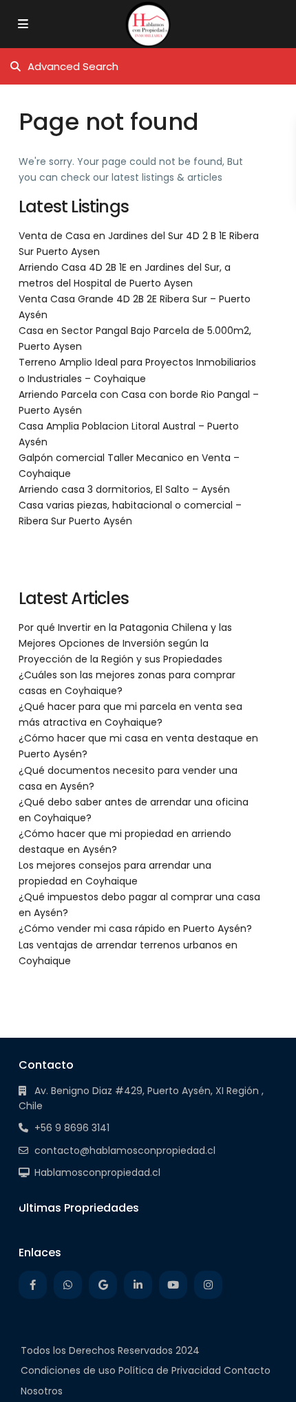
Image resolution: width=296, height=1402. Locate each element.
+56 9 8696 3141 (71, 1128)
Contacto (247, 1370)
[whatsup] (68, 1285)
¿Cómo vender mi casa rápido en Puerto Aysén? (135, 928)
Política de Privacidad (169, 1370)
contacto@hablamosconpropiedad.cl (124, 1150)
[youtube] (173, 1285)
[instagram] (208, 1285)
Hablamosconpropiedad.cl (97, 1172)
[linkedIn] (138, 1285)
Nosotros (42, 1391)
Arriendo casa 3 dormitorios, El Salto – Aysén (124, 489)
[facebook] (33, 1285)
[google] (103, 1285)
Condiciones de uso (68, 1370)
